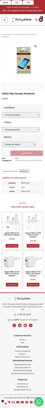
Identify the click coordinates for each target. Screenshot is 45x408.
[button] (36, 20)
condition (9, 107)
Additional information (10, 171)
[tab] (10, 171)
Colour (7, 122)
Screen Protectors (35, 160)
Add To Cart (12, 246)
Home (4, 34)
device (7, 137)
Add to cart (26, 153)
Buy (9, 34)
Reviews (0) (24, 171)
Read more (12, 284)
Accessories (16, 34)
